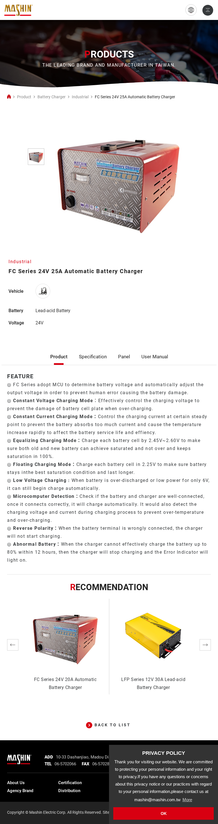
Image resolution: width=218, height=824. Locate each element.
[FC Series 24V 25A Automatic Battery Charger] (18, 10)
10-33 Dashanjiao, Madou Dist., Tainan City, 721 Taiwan (108, 757)
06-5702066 (65, 763)
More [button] (187, 799)
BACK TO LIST (113, 725)
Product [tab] (59, 356)
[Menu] (207, 10)
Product (24, 97)
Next (205, 645)
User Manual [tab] (154, 356)
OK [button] (164, 813)
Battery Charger (51, 97)
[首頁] (9, 97)
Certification (70, 782)
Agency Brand (20, 790)
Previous (12, 645)
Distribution (69, 790)
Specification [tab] (93, 356)
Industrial (80, 97)
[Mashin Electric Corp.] (19, 757)
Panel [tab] (124, 356)
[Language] (191, 10)
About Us (16, 782)
